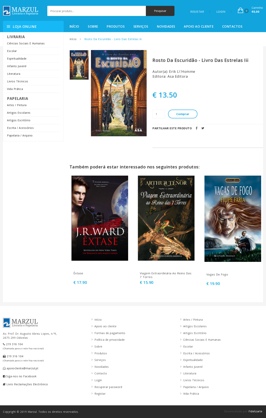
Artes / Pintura (17, 105)
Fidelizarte (255, 411)
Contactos (232, 26)
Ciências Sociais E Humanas (26, 43)
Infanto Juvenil (16, 66)
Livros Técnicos (17, 81)
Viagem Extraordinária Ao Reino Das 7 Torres (165, 275)
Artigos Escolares (19, 112)
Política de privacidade (109, 339)
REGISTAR (197, 11)
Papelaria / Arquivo (20, 135)
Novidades (166, 26)
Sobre (93, 26)
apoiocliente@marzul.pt (22, 368)
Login (98, 380)
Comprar (182, 114)
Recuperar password (108, 387)
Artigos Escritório (18, 120)
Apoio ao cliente (198, 26)
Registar (100, 393)
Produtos (116, 26)
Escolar (12, 51)
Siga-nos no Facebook (21, 376)
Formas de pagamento (109, 333)
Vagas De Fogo (217, 274)
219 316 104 (23, 346)
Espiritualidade (17, 58)
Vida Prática (15, 89)
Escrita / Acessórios (20, 128)
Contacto (100, 373)
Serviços (140, 26)
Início (74, 26)
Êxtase (78, 273)
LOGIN (220, 11)
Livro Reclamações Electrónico (27, 384)
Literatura (13, 74)
